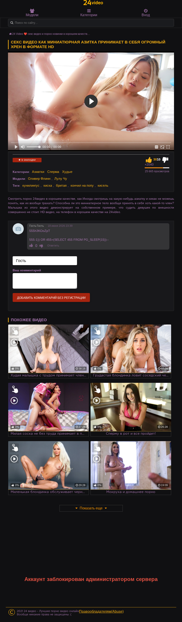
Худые (67, 172)
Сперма (53, 172)
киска (48, 185)
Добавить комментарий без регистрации (51, 297)
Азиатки (38, 172)
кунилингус (31, 185)
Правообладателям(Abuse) (101, 611)
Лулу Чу (60, 178)
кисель (103, 185)
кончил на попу (82, 185)
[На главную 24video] (93, 2)
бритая (61, 185)
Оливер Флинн (39, 178)
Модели (32, 15)
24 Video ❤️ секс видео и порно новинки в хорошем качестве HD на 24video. (60, 33)
